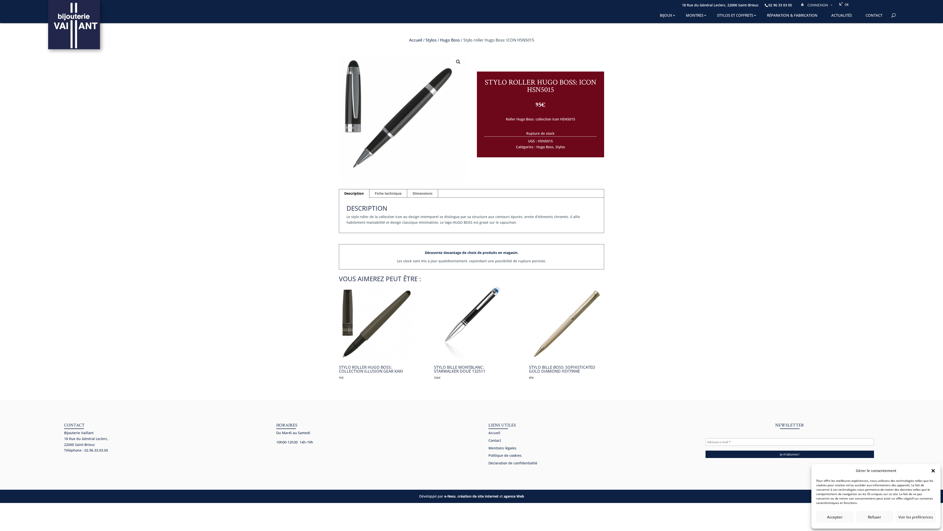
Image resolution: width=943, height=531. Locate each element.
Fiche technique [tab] (388, 193)
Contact (874, 15)
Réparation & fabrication (792, 15)
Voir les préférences (915, 517)
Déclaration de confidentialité (512, 463)
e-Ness (450, 496)
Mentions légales (502, 448)
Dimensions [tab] (422, 193)
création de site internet (478, 496)
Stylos (431, 40)
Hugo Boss (450, 40)
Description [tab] (354, 193)
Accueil (415, 40)
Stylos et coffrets (735, 15)
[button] (933, 470)
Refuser (874, 517)
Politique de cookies (505, 455)
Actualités (841, 15)
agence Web (514, 496)
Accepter (835, 517)
